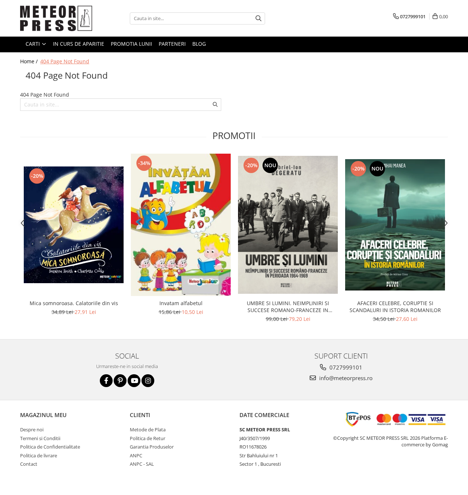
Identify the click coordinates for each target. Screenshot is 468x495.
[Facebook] (106, 380)
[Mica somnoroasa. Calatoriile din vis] (74, 224)
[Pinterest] (120, 380)
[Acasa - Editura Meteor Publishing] (56, 18)
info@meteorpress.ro (345, 378)
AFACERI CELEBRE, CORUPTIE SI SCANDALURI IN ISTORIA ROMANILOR (395, 307)
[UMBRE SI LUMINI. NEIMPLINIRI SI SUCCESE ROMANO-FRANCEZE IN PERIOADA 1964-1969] (288, 225)
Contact (28, 464)
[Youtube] (134, 380)
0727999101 (345, 367)
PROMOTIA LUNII (131, 43)
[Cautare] (258, 18)
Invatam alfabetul (181, 303)
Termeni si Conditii (40, 438)
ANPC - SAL (142, 464)
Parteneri (172, 43)
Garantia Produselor (152, 446)
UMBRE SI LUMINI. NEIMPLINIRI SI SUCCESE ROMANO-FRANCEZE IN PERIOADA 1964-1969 (288, 307)
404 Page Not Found (64, 61)
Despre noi (32, 429)
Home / (29, 61)
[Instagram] (147, 380)
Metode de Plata (148, 429)
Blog (199, 43)
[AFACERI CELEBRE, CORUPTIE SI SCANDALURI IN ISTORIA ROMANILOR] (395, 224)
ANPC (136, 455)
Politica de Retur (147, 438)
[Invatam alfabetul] (181, 225)
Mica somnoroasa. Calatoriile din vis (74, 303)
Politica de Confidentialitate (50, 446)
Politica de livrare (38, 455)
